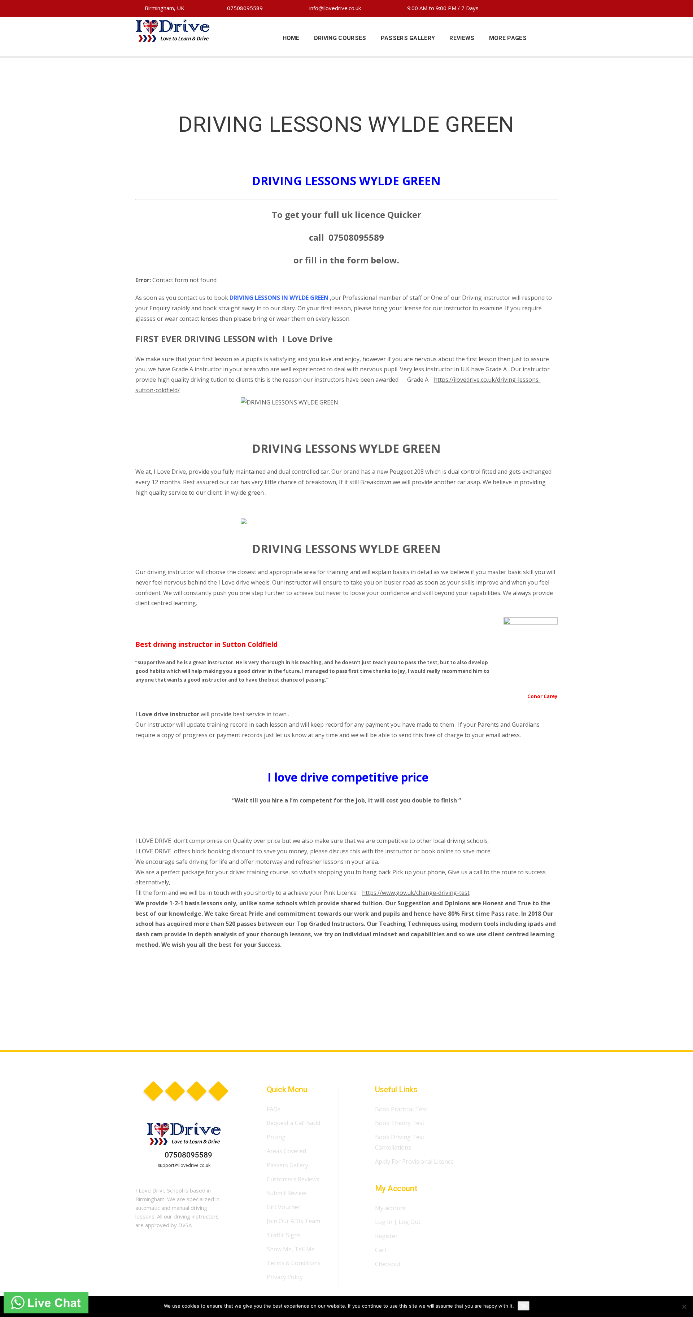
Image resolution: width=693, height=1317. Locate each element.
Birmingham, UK (163, 8)
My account (390, 1208)
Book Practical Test (401, 1109)
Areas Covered (286, 1151)
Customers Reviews (293, 1179)
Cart (381, 1250)
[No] (684, 1306)
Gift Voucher (284, 1207)
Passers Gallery (287, 1165)
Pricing (276, 1137)
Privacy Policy (285, 1277)
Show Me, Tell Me (291, 1249)
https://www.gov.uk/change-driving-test (416, 893)
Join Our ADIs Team (293, 1221)
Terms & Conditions (294, 1263)
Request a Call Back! (293, 1123)
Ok (523, 1306)
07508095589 (244, 8)
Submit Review (286, 1193)
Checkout (388, 1264)
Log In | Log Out (397, 1222)
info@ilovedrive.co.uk (334, 8)
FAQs (273, 1109)
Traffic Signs (284, 1235)
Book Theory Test (399, 1123)
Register (386, 1236)
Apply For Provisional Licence (414, 1161)
